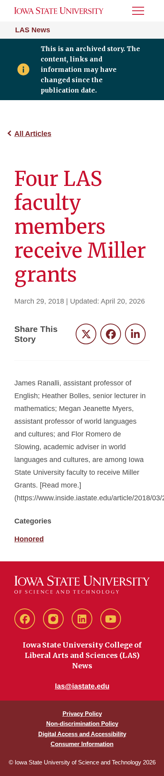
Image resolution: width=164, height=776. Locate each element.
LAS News (32, 30)
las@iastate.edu (82, 686)
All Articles (32, 134)
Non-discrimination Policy (82, 723)
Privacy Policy (82, 713)
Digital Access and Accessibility (82, 734)
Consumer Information (82, 743)
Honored (29, 539)
